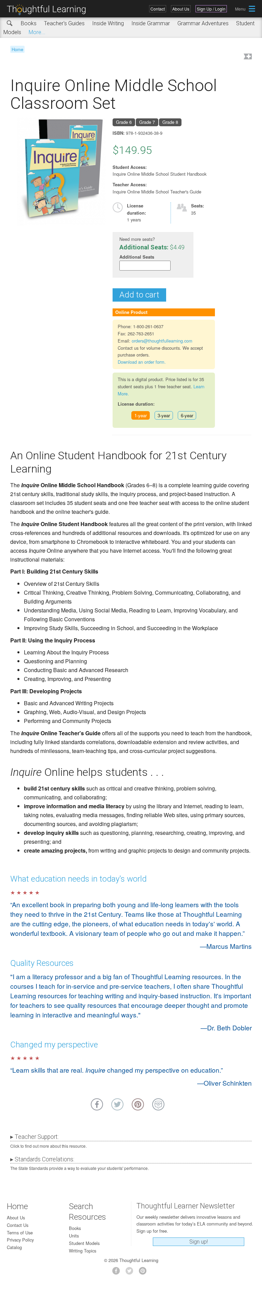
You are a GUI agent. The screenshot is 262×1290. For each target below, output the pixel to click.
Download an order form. (142, 362)
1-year (140, 415)
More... (37, 32)
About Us (180, 9)
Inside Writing (108, 23)
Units (74, 1235)
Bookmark (247, 57)
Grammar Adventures (203, 23)
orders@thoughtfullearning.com (162, 340)
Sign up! (198, 1241)
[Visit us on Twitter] (131, 1273)
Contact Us (17, 1225)
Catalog (14, 1247)
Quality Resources (42, 963)
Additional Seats (136, 257)
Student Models (84, 1243)
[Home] (49, 9)
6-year (187, 415)
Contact (157, 9)
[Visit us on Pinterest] (144, 1273)
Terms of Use (20, 1232)
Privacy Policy (20, 1239)
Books (29, 23)
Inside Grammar (150, 23)
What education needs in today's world (78, 879)
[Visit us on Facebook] (118, 1273)
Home (17, 49)
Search (9, 23)
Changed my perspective (54, 1044)
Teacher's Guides (64, 23)
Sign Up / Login (211, 9)
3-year (164, 415)
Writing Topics (82, 1250)
